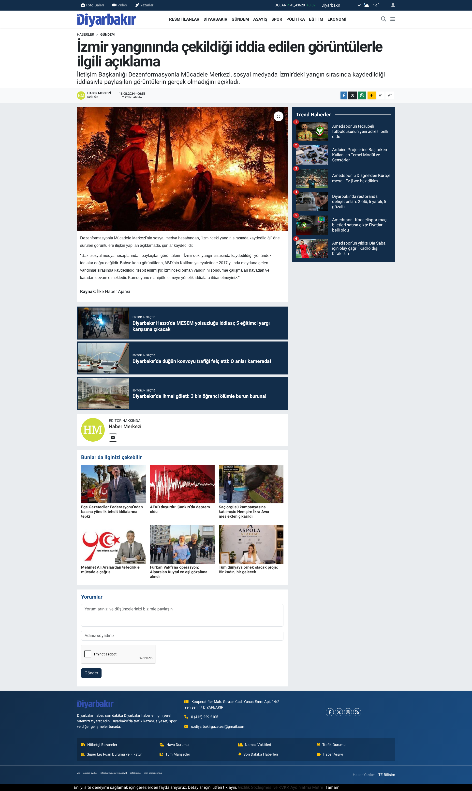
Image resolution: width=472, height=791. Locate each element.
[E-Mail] (113, 438)
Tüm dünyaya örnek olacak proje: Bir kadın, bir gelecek (248, 569)
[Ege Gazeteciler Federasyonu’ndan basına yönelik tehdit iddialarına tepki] (113, 483)
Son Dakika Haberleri (260, 754)
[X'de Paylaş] (352, 96)
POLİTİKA (295, 19)
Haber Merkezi (125, 426)
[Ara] (383, 19)
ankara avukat (90, 773)
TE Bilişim (386, 775)
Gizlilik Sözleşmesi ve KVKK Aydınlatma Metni (280, 787)
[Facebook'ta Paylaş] (343, 96)
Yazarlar (146, 5)
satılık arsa (135, 773)
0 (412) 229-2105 (204, 717)
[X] (339, 712)
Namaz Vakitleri (258, 745)
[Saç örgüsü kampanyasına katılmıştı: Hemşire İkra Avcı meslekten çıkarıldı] (251, 483)
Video (122, 5)
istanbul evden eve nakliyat (114, 773)
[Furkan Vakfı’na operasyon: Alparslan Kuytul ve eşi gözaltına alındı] (182, 544)
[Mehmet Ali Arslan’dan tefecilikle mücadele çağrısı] (113, 544)
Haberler (85, 34)
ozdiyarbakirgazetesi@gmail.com (218, 726)
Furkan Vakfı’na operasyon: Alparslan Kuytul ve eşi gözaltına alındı (178, 572)
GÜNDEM (240, 19)
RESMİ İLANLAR (184, 19)
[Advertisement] (343, 300)
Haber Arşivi (333, 754)
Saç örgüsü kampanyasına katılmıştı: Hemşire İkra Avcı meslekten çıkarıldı (244, 512)
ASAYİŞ (260, 19)
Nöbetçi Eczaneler (102, 745)
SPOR (276, 19)
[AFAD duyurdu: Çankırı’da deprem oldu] (182, 483)
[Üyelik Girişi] (391, 5)
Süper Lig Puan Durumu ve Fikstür (114, 754)
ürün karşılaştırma (153, 773)
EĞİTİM (316, 19)
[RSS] (357, 712)
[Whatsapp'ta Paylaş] (362, 96)
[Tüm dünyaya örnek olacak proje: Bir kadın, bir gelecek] (251, 544)
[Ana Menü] (392, 19)
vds (78, 773)
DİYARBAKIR (215, 19)
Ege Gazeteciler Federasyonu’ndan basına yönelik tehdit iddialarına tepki (112, 512)
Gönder (91, 672)
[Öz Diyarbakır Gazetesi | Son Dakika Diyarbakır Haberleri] (107, 19)
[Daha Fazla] (372, 96)
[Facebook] (330, 712)
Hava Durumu (177, 745)
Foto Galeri (95, 5)
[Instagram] (348, 712)
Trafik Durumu (333, 745)
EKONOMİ (336, 19)
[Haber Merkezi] (93, 429)
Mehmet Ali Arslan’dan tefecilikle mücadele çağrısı (110, 569)
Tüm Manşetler (177, 754)
